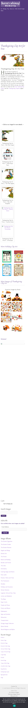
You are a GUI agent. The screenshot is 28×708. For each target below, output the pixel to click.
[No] (26, 702)
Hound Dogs (3, 660)
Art (1, 8)
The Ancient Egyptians (6, 541)
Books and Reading (5, 559)
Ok (14, 705)
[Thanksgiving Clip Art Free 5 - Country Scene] (8, 213)
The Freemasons (5, 581)
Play (8, 8)
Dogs (2, 677)
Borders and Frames (6, 562)
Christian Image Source (14, 694)
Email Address (5, 527)
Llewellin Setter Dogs (5, 666)
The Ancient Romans (6, 547)
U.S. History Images (14, 692)
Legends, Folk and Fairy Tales (8, 593)
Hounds (2, 657)
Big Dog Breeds (4, 674)
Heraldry (3, 584)
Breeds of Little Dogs (5, 646)
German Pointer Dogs (5, 649)
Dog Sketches (4, 669)
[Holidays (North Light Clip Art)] (7, 256)
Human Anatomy (5, 590)
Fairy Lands (3, 574)
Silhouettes (3, 617)
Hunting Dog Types (5, 671)
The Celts (3, 565)
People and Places (5, 605)
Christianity (4, 568)
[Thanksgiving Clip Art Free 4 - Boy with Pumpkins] (8, 193)
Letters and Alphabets (6, 596)
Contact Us (14, 686)
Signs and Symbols (5, 614)
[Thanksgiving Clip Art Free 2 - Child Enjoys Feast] (8, 154)
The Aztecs (4, 556)
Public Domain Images (19, 8)
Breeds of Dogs (4, 643)
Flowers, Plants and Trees (7, 578)
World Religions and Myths (8, 629)
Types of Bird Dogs (5, 663)
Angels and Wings (5, 550)
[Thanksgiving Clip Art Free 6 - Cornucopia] (8, 231)
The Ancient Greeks (6, 544)
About (2, 10)
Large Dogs (3, 654)
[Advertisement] (14, 28)
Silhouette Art (14, 696)
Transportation (4, 620)
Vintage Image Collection (7, 623)
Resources (12, 8)
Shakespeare (4, 611)
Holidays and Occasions (7, 587)
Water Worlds (4, 626)
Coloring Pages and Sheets (7, 571)
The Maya (3, 599)
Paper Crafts (4, 602)
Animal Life (4, 553)
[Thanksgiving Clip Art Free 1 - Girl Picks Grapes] (8, 136)
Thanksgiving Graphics (14, 88)
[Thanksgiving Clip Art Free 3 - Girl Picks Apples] (8, 174)
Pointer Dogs (3, 640)
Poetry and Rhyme (5, 608)
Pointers (2, 637)
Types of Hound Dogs (5, 651)
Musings (4, 8)
